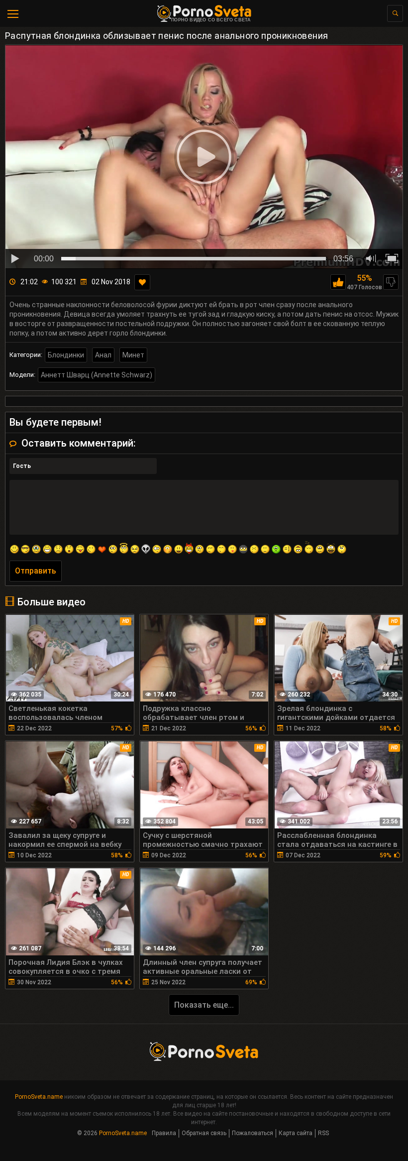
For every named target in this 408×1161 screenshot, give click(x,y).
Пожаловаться (252, 1133)
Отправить (35, 571)
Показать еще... (204, 1005)
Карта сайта (295, 1133)
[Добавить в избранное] (142, 282)
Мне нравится (338, 282)
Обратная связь (204, 1133)
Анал (103, 355)
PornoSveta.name (39, 1096)
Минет (133, 355)
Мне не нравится (391, 282)
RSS (323, 1133)
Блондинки (66, 355)
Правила (164, 1133)
